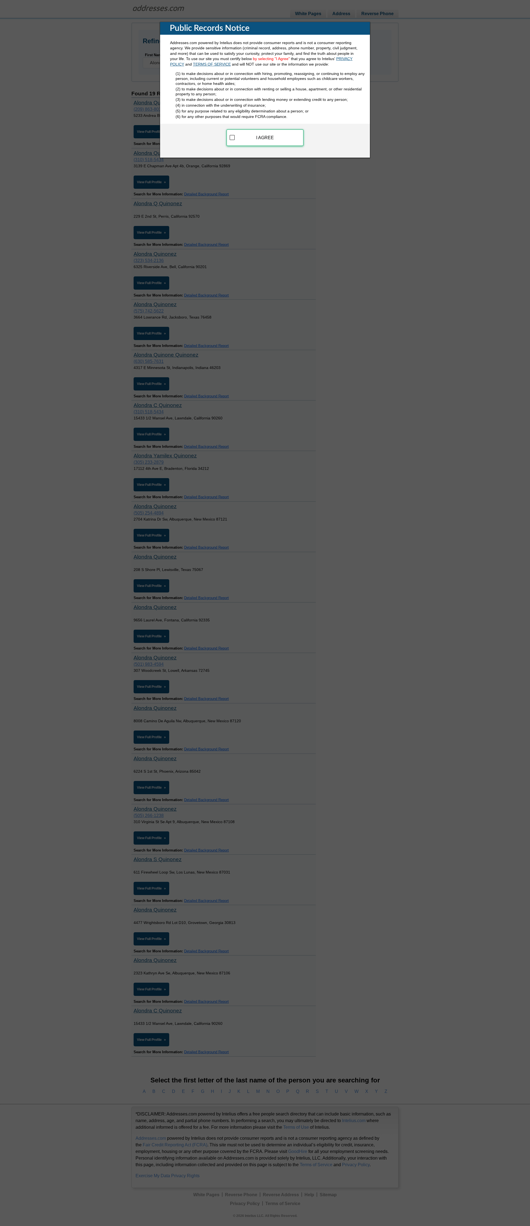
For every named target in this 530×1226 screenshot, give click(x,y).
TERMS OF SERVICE (212, 64)
